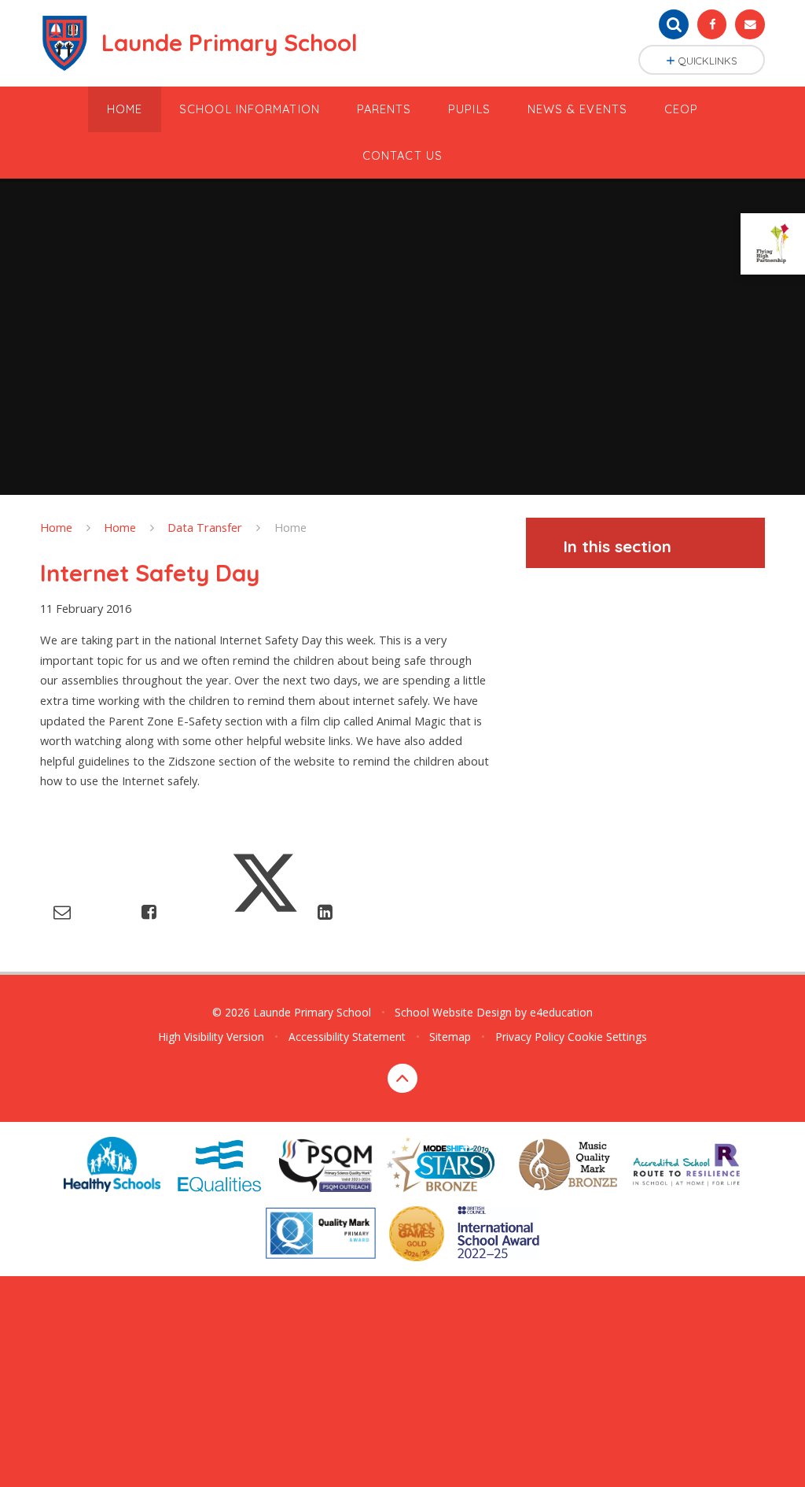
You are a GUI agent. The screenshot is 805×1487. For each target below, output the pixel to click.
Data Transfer (204, 527)
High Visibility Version (211, 1036)
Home (56, 527)
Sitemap (450, 1036)
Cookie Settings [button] (607, 1036)
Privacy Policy (529, 1036)
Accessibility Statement (347, 1036)
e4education (561, 1012)
